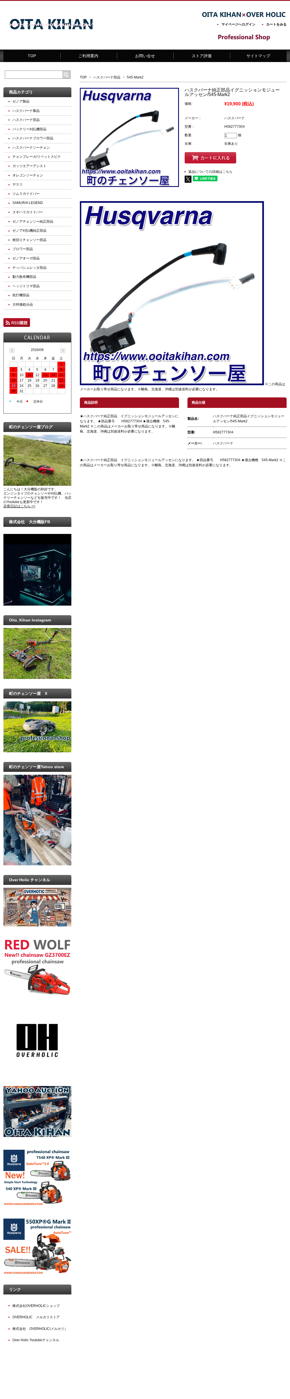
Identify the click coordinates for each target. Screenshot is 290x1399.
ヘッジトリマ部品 (26, 286)
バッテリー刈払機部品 (29, 129)
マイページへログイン (238, 24)
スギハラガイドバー (27, 212)
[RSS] (16, 324)
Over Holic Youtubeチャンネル (35, 1340)
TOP (32, 56)
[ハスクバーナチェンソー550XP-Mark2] (37, 1274)
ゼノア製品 (20, 101)
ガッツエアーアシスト (29, 166)
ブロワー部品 (22, 249)
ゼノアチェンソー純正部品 (32, 221)
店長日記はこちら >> (19, 506)
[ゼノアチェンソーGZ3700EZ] (37, 994)
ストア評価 (202, 56)
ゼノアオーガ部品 (26, 258)
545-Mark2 (135, 77)
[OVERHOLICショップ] (37, 1072)
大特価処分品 (22, 304)
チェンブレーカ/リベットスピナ (36, 157)
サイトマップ (258, 56)
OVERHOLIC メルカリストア (36, 1317)
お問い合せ (145, 56)
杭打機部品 (20, 295)
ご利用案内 (88, 56)
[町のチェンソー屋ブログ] (37, 485)
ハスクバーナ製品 (26, 111)
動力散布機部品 (24, 277)
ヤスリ (17, 184)
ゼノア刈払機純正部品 (29, 231)
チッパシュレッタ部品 (29, 268)
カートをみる (276, 24)
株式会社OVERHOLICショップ (36, 1306)
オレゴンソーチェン (27, 175)
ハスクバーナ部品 (106, 77)
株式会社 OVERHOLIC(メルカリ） (40, 1329)
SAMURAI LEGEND (27, 203)
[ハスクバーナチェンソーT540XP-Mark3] (37, 1205)
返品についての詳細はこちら (210, 172)
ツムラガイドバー (26, 194)
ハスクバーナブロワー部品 (32, 138)
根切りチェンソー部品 (29, 240)
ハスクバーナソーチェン (31, 148)
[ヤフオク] (37, 1136)
